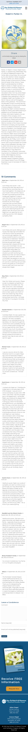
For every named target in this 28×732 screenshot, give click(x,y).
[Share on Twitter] (12, 62)
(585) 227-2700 (14, 3)
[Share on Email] (15, 62)
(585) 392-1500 (14, 713)
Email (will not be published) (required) (13, 629)
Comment (4, 605)
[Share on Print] (19, 62)
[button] (26, 8)
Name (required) (6, 623)
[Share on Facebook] (8, 62)
